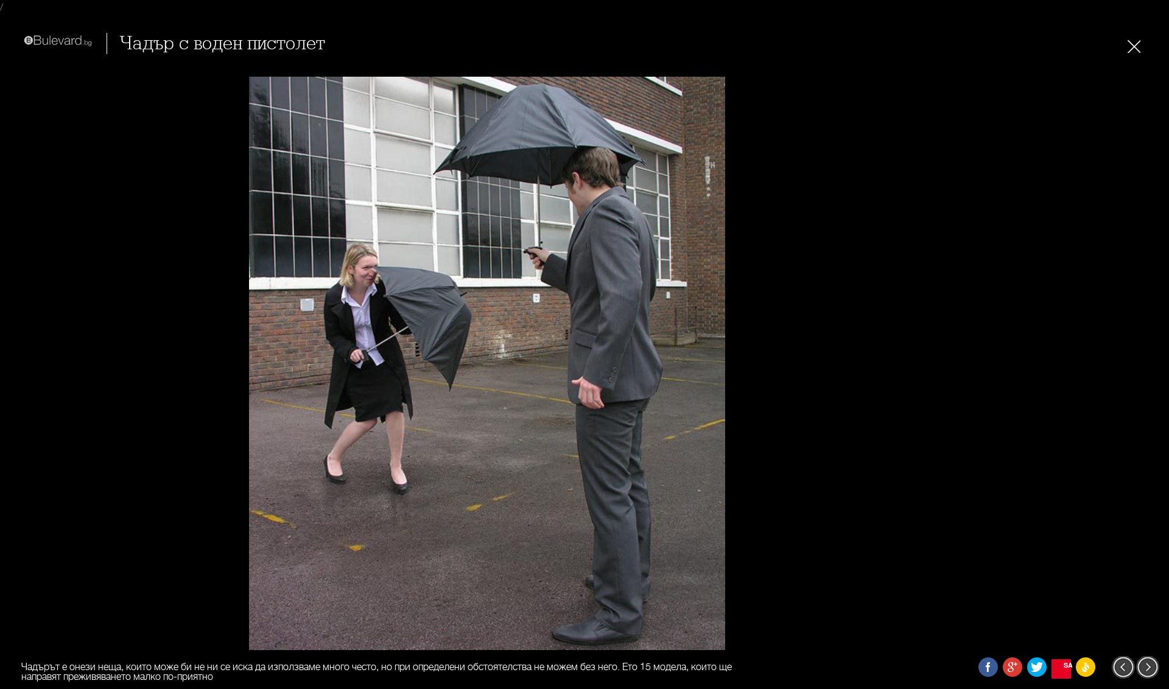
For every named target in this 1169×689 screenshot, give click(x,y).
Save (1067, 665)
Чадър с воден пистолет (222, 43)
